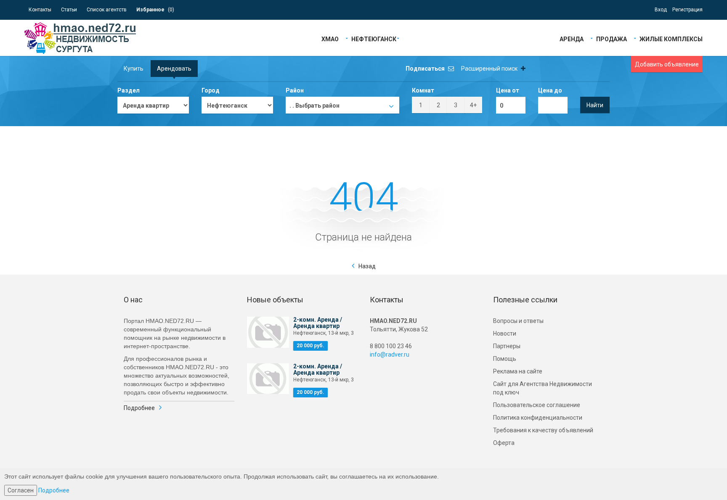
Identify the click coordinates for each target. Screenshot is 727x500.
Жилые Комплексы (671, 38)
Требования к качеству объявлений (543, 430)
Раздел (128, 90)
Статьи (69, 10)
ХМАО (330, 38)
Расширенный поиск (490, 68)
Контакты (40, 10)
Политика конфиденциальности (537, 417)
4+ (473, 105)
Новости (504, 333)
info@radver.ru (389, 354)
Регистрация (687, 10)
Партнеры (506, 346)
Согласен (21, 490)
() (155, 10)
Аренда (572, 38)
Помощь (504, 358)
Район (295, 90)
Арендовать (174, 68)
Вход (661, 10)
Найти (594, 105)
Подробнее (139, 408)
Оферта (504, 442)
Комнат (423, 90)
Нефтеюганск (373, 38)
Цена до (550, 90)
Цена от (507, 90)
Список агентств (107, 10)
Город (211, 90)
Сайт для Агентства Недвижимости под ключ (542, 388)
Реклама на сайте (517, 371)
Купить (133, 68)
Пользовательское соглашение (536, 405)
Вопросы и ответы (518, 320)
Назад (367, 266)
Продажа (611, 38)
